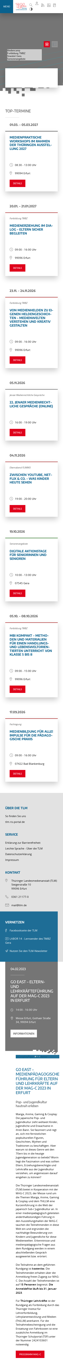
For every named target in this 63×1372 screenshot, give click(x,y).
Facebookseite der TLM (23, 930)
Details (17, 183)
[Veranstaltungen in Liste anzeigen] (55, 44)
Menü (6, 6)
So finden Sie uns (15, 816)
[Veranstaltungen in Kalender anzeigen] (47, 44)
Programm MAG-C (30, 1354)
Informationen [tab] (23, 1033)
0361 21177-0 (20, 896)
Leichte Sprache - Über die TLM (24, 848)
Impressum (12, 860)
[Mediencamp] (24, 50)
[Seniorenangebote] (24, 59)
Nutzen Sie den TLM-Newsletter (28, 951)
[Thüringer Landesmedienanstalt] (22, 6)
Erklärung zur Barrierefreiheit (22, 842)
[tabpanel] (31, 1202)
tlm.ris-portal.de (15, 822)
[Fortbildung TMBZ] (24, 53)
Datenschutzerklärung (18, 854)
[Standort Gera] (24, 56)
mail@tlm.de (19, 905)
